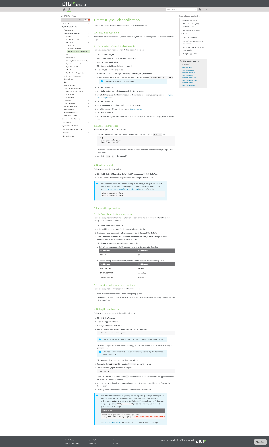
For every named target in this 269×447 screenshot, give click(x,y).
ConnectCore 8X (187, 75)
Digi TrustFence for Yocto (70, 126)
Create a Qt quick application (77, 52)
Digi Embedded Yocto (69, 27)
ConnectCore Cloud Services (71, 119)
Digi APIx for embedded (73, 64)
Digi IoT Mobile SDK (72, 67)
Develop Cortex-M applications (75, 73)
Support (116, 443)
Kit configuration (136, 109)
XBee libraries (70, 70)
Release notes (68, 30)
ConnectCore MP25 (188, 85)
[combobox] (181, 9)
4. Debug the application (189, 54)
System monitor (69, 94)
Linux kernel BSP (67, 122)
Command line (70, 58)
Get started (65, 23)
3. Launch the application (189, 38)
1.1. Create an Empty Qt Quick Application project (192, 25)
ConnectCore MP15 (188, 83)
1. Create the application (189, 20)
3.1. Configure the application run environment (193, 42)
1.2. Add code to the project (191, 30)
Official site (93, 440)
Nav (205, 9)
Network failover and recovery (73, 91)
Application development (72, 33)
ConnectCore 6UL (188, 70)
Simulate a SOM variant (71, 113)
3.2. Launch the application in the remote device (193, 48)
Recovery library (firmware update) (77, 61)
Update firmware (69, 85)
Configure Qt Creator (74, 49)
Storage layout (68, 79)
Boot (65, 82)
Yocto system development (72, 76)
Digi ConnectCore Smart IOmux (72, 129)
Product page (70, 440)
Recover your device (70, 116)
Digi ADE (68, 36)
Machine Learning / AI (70, 106)
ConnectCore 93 (68, 16)
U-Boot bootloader (70, 103)
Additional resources (68, 136)
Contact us (116, 440)
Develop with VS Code (73, 39)
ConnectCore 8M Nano (189, 80)
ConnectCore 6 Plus (188, 73)
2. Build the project (187, 34)
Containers (67, 100)
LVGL (67, 55)
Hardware (65, 133)
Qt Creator (69, 42)
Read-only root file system (72, 88)
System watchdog (69, 97)
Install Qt (71, 45)
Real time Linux (69, 109)
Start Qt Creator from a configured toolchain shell (121, 189)
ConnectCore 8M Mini (189, 78)
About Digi (92, 443)
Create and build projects (112, 422)
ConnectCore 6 (187, 68)
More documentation (72, 443)
